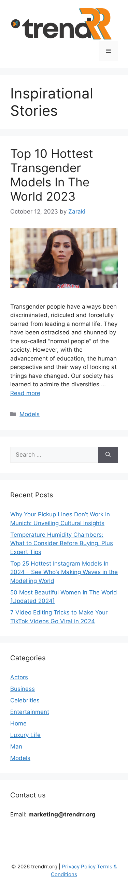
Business (22, 688)
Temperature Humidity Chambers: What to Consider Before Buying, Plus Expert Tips (61, 543)
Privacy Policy (79, 866)
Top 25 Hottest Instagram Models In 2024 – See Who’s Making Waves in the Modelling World (64, 572)
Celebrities (25, 700)
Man (16, 746)
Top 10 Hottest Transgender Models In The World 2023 (51, 174)
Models (29, 414)
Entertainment (29, 711)
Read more (25, 393)
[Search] (108, 455)
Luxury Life (25, 735)
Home (18, 723)
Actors (19, 677)
